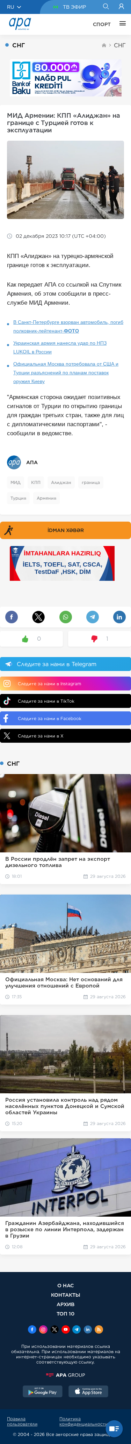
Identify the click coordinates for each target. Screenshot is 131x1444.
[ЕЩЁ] (121, 24)
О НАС (65, 1285)
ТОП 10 (65, 1314)
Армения (46, 498)
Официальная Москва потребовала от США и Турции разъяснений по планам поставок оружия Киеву (65, 372)
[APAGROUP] (65, 1375)
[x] (54, 1330)
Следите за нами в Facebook (49, 718)
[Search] (106, 7)
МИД (15, 482)
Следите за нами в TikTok (46, 701)
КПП (36, 482)
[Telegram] (76, 1330)
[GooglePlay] (43, 1392)
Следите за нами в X (41, 736)
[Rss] (99, 1330)
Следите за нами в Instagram (49, 683)
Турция (18, 498)
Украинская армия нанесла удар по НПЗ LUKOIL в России (60, 347)
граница (91, 482)
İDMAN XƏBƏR (66, 530)
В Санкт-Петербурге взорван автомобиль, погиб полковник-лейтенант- (68, 326)
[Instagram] (43, 1330)
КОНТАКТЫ (65, 1295)
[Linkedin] (87, 1330)
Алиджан (61, 482)
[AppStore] (88, 1392)
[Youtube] (65, 1330)
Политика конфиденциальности (83, 1421)
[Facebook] (32, 1330)
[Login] (121, 6)
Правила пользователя (22, 1421)
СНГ (120, 45)
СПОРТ (102, 24)
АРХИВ (65, 1304)
